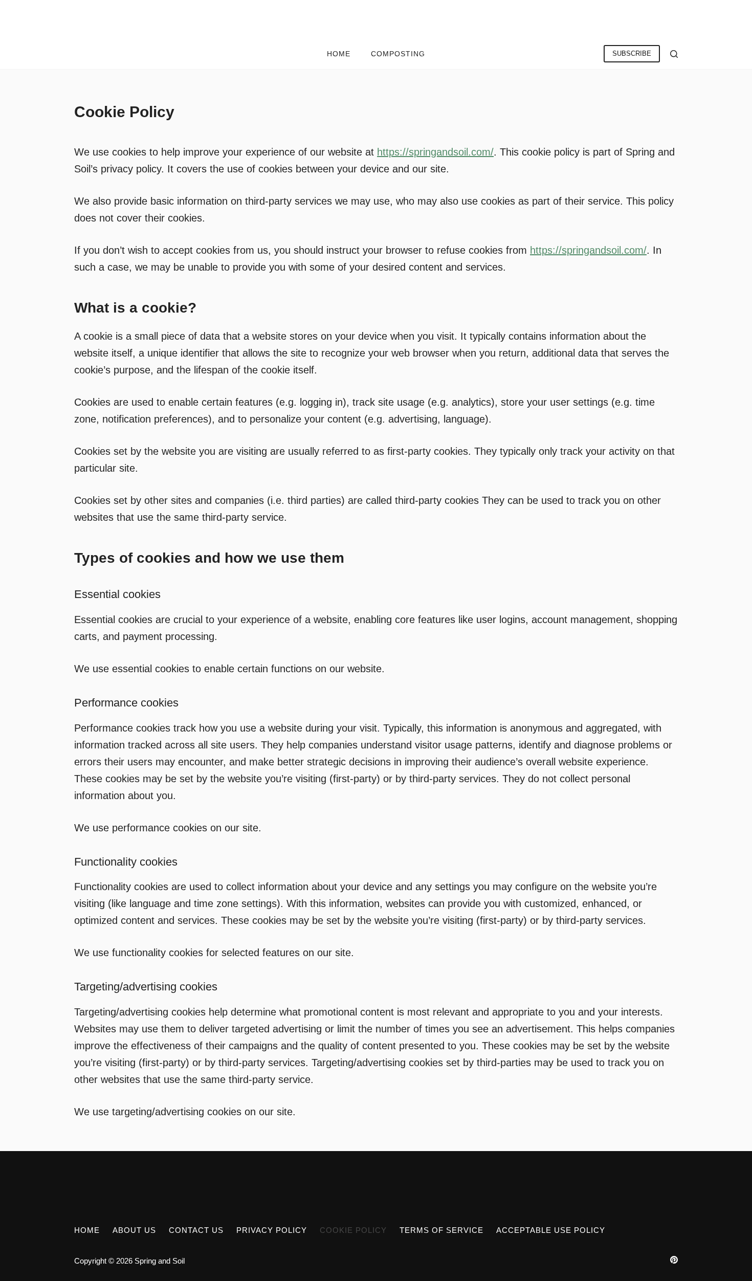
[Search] (674, 54)
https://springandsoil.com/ (435, 152)
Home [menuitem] (338, 54)
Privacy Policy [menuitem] (271, 1230)
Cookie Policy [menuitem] (353, 1230)
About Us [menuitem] (134, 1230)
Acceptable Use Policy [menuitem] (550, 1230)
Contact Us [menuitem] (196, 1230)
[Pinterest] (674, 1260)
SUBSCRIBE (631, 53)
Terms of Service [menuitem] (441, 1230)
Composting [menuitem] (398, 54)
